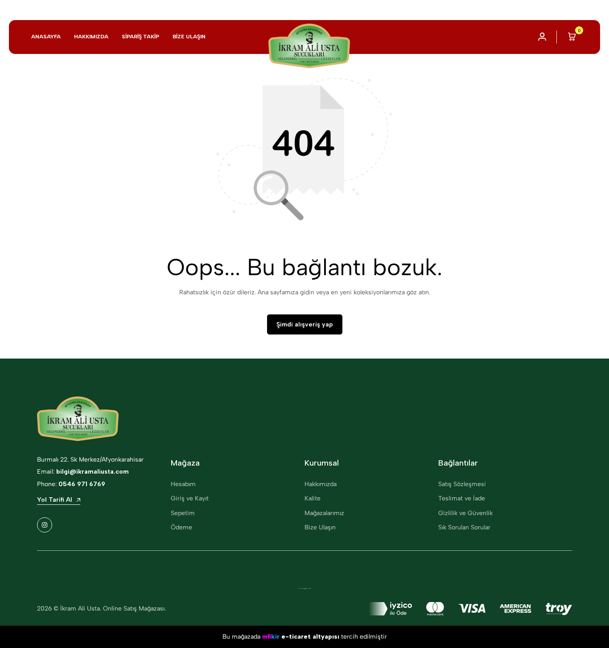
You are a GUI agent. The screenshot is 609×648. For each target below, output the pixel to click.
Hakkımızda (91, 36)
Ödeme (181, 527)
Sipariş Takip (140, 36)
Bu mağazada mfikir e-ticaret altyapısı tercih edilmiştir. (304, 589)
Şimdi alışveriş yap (304, 324)
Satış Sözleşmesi (462, 484)
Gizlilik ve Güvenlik (465, 513)
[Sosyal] (44, 524)
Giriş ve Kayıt (190, 498)
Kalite (312, 498)
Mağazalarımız (324, 513)
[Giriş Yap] (542, 37)
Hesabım (183, 484)
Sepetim (183, 513)
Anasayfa (46, 36)
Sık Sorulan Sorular (464, 527)
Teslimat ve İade (461, 498)
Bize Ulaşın (189, 36)
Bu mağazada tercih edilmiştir (304, 636)
